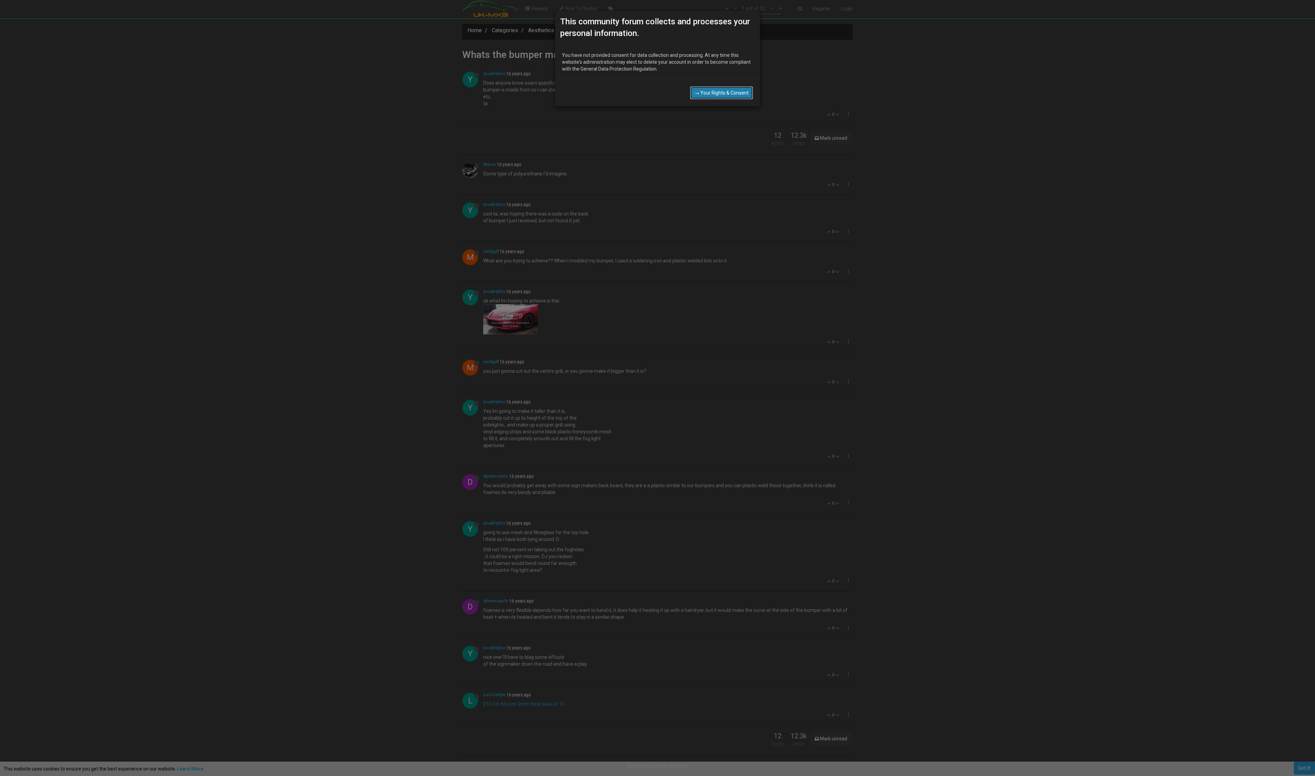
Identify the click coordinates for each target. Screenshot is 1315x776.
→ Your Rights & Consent (721, 93)
